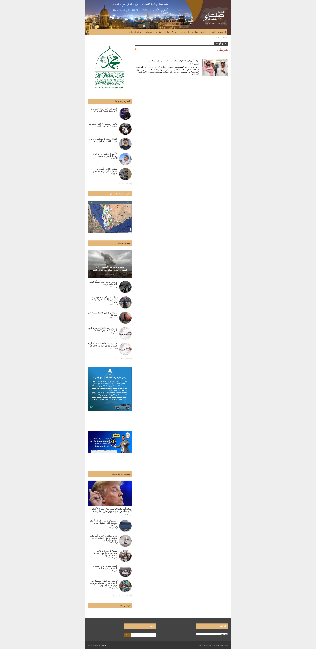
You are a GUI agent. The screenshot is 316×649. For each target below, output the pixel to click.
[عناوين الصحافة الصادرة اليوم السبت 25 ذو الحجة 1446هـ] (125, 349)
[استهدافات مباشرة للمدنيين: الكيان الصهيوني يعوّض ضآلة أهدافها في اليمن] (109, 263)
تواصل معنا (125, 605)
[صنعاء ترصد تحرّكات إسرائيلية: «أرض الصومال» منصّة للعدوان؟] (125, 556)
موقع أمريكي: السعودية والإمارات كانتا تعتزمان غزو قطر (174, 60)
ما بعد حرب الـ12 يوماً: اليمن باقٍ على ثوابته (103, 283)
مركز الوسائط (134, 32)
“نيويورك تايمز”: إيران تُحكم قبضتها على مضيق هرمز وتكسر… (103, 523)
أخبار (212, 32)
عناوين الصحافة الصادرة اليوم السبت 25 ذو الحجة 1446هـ (103, 344)
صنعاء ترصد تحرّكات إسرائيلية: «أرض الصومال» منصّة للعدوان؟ (104, 553)
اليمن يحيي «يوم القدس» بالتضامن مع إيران (105, 567)
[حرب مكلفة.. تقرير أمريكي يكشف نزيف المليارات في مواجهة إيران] (125, 541)
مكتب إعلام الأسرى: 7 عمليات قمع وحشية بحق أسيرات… (105, 171)
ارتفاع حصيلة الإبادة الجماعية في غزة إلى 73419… (103, 125)
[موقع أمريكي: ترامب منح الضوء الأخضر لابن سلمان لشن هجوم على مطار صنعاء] (110, 493)
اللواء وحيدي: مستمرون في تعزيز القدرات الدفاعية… (103, 140)
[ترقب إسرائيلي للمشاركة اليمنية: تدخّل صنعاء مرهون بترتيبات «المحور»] (125, 586)
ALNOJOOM (101, 645)
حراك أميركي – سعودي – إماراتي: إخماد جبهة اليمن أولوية (105, 299)
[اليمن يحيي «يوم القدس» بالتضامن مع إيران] (125, 571)
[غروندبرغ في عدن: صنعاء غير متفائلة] (125, 318)
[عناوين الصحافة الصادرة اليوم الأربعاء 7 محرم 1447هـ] (125, 333)
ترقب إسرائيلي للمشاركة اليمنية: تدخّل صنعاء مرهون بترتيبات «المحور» (104, 583)
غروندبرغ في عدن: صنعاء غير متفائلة (103, 314)
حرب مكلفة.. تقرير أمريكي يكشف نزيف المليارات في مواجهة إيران (104, 538)
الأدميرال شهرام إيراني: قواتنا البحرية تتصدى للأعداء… (105, 156)
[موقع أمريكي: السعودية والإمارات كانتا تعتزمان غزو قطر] (215, 67)
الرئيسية (222, 32)
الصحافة (185, 32)
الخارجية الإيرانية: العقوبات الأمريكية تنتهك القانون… (104, 110)
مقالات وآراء (170, 32)
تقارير (158, 32)
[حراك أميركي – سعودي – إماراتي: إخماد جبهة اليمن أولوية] (125, 302)
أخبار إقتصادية (198, 32)
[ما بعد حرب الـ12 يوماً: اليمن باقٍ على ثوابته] (125, 287)
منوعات (148, 32)
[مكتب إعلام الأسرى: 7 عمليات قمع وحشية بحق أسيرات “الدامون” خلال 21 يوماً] (125, 174)
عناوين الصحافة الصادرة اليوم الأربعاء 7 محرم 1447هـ (103, 329)
